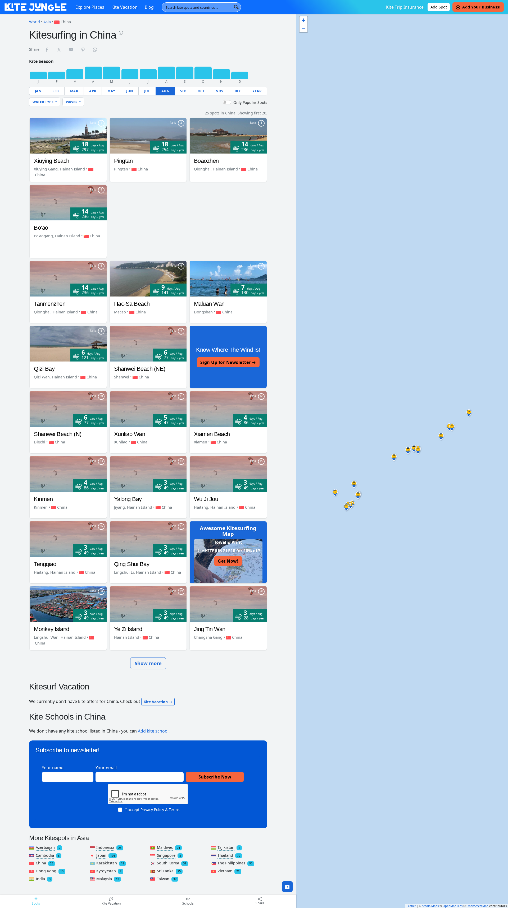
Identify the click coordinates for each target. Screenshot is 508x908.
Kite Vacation (124, 7)
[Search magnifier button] (236, 7)
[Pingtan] (148, 135)
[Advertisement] (187, 222)
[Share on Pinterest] (83, 49)
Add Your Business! (481, 7)
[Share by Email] (71, 49)
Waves (72, 101)
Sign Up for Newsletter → (228, 362)
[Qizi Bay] (68, 343)
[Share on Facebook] (47, 49)
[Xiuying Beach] (68, 135)
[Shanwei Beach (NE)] (148, 343)
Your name (53, 768)
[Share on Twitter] (59, 49)
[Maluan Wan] (228, 278)
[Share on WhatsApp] (95, 49)
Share (260, 903)
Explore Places (89, 7)
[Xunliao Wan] (148, 408)
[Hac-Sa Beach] (148, 278)
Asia (47, 21)
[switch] (227, 102)
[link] (121, 32)
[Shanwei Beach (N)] (68, 408)
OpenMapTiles (452, 906)
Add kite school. (154, 731)
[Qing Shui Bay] (148, 538)
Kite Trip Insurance (405, 7)
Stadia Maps (430, 906)
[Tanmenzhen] (68, 278)
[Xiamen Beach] (228, 408)
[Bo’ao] (68, 202)
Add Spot (438, 7)
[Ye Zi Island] (148, 603)
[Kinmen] (68, 473)
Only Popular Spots (250, 102)
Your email (106, 768)
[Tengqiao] (68, 538)
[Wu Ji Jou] (228, 473)
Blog (149, 7)
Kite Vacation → (158, 701)
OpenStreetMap (477, 906)
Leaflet (411, 906)
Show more (148, 663)
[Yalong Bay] (148, 473)
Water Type (44, 101)
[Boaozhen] (228, 135)
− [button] (303, 28)
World (34, 21)
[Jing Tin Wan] (228, 603)
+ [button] (303, 20)
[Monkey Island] (68, 603)
